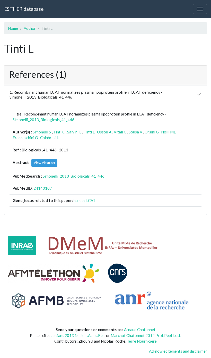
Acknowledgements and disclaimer (178, 351)
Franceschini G (25, 137)
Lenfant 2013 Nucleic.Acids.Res (77, 335)
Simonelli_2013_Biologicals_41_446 (43, 119)
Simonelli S (42, 132)
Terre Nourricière (142, 341)
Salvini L (74, 132)
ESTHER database (23, 9)
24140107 (42, 188)
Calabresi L (49, 137)
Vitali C (120, 132)
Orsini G (152, 132)
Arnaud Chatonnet (139, 329)
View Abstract (44, 163)
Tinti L (89, 132)
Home (13, 28)
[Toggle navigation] (200, 9)
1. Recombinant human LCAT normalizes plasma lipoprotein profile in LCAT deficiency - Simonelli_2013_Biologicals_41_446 (86, 94)
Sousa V (135, 132)
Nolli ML (168, 132)
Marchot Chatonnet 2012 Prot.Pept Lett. (146, 335)
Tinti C (59, 132)
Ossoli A (104, 132)
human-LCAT (84, 200)
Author (30, 28)
